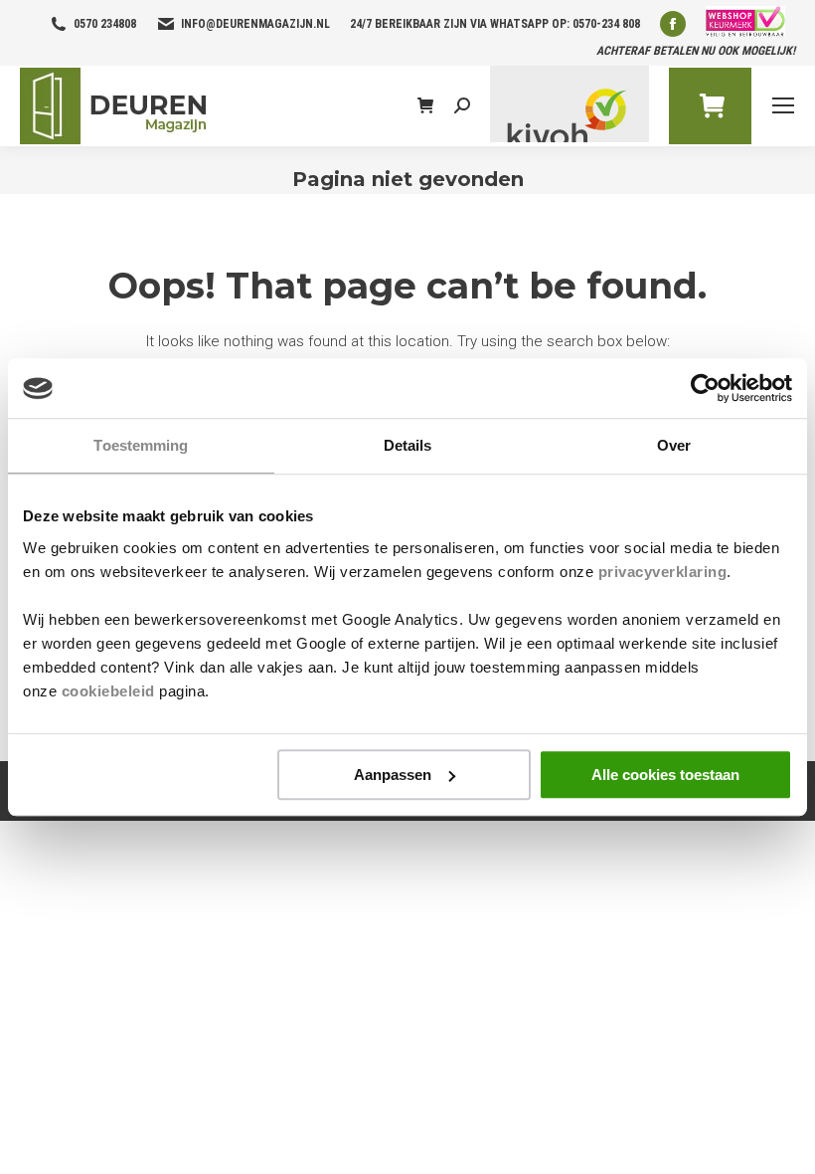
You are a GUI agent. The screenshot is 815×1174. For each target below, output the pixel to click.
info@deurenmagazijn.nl (255, 24)
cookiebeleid (108, 691)
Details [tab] (408, 445)
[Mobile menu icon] (783, 105)
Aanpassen (392, 774)
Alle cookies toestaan (665, 774)
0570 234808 (105, 24)
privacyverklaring (663, 571)
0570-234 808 (606, 24)
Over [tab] (674, 445)
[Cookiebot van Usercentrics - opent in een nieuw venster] (705, 388)
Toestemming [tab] (140, 445)
